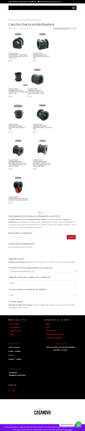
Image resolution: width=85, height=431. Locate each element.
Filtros (12, 283)
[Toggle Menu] (73, 8)
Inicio (10, 20)
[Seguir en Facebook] (9, 390)
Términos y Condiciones (54, 334)
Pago (48, 324)
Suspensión (17, 20)
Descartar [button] (68, 430)
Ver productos (15, 327)
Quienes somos (15, 331)
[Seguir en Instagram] (13, 390)
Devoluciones (50, 331)
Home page (14, 324)
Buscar (71, 237)
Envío (48, 327)
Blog (11, 334)
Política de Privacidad (54, 338)
